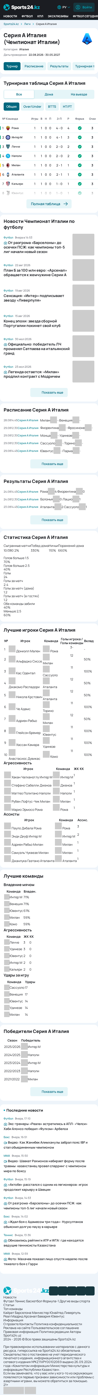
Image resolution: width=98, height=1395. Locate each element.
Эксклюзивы (58, 16)
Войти (87, 7)
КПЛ (40, 16)
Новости (10, 16)
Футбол (27, 16)
